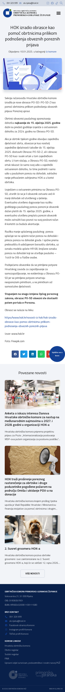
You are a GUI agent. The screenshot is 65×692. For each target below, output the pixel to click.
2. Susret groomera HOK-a (22, 548)
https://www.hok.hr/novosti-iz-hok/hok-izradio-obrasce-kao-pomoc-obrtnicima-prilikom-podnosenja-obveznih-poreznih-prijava (31, 321)
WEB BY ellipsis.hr (56, 689)
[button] (61, 3)
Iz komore (51, 51)
